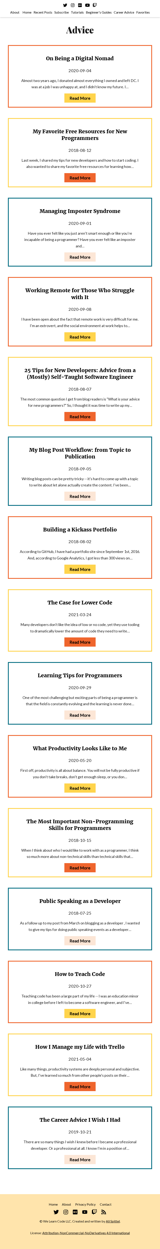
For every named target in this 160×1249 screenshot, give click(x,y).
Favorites (143, 12)
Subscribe (61, 12)
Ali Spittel (113, 1221)
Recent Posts (43, 12)
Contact (105, 1204)
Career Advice (124, 12)
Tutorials (77, 12)
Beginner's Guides (99, 12)
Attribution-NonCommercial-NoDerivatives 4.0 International (86, 1233)
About (14, 12)
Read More (80, 98)
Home (26, 12)
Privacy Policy (85, 1204)
